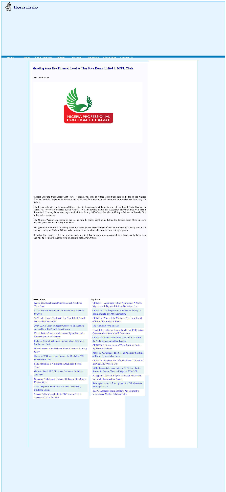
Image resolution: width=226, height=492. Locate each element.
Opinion (60, 57)
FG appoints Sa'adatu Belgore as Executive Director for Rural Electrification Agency (116, 377)
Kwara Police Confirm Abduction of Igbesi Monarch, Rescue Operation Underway (59, 335)
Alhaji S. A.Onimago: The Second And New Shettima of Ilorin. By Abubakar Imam (117, 354)
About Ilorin (109, 57)
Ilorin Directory (43, 57)
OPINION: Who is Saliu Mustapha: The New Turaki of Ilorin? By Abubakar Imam (117, 319)
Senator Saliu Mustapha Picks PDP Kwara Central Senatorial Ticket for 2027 (57, 395)
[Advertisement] (129, 25)
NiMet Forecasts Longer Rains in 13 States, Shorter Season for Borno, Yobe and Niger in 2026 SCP (116, 369)
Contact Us (126, 57)
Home (10, 57)
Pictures (76, 57)
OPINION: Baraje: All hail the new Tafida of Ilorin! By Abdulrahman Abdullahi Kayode (117, 339)
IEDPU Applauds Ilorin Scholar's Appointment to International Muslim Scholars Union (115, 392)
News (27, 57)
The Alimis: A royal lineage (105, 325)
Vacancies (93, 57)
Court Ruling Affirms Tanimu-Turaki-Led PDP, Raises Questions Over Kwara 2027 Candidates (117, 331)
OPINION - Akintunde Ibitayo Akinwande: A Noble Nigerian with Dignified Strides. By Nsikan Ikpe (117, 304)
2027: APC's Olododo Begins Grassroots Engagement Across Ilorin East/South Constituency (59, 327)
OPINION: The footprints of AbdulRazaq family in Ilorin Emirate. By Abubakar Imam (116, 312)
